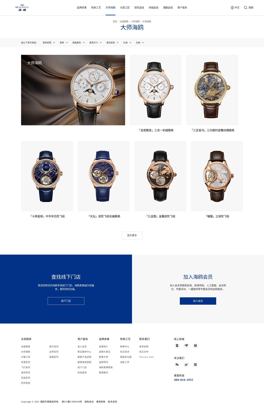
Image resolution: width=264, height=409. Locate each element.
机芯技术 (124, 352)
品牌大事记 (104, 352)
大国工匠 (125, 7)
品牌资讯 (103, 362)
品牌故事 (82, 7)
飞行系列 (25, 367)
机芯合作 (143, 352)
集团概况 (103, 372)
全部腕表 (124, 21)
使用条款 (100, 402)
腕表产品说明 (84, 357)
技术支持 (112, 402)
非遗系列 (25, 362)
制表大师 (103, 357)
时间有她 (25, 383)
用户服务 (182, 7)
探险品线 (139, 7)
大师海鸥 (110, 7)
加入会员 (198, 301)
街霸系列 (54, 357)
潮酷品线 (168, 7)
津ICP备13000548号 (72, 402)
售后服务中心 (84, 352)
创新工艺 (124, 362)
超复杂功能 (126, 357)
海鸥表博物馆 (106, 367)
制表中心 (124, 346)
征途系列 (25, 378)
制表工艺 (96, 7)
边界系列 (54, 352)
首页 (115, 21)
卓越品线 (153, 7)
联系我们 (144, 339)
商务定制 (143, 346)
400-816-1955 (183, 379)
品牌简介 (103, 346)
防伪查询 (82, 372)
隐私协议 (89, 402)
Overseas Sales (146, 357)
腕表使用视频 (84, 362)
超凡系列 (54, 346)
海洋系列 (25, 372)
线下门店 (66, 301)
